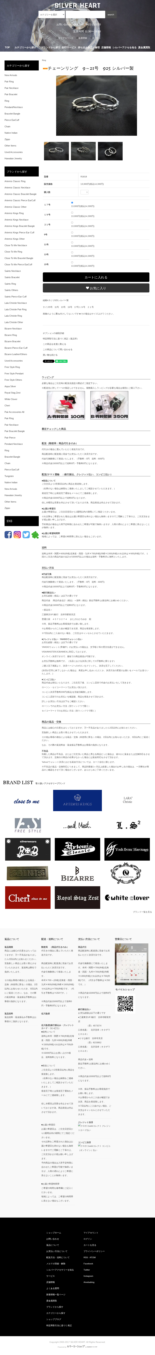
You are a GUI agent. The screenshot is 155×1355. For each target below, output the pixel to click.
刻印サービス (69, 47)
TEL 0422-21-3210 (91, 24)
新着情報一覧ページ (55, 1294)
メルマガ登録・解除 (55, 1263)
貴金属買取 (144, 47)
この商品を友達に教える (54, 344)
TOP (7, 47)
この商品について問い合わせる (58, 349)
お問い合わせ (63, 24)
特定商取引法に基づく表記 (59, 1325)
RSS (86, 1257)
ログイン (96, 38)
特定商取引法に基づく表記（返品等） (61, 338)
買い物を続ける (50, 355)
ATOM (93, 1257)
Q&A (75, 24)
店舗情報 (106, 47)
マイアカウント (65, 38)
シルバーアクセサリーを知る (60, 1270)
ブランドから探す (54, 1307)
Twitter (87, 1270)
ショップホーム (53, 1232)
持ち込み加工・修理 (89, 47)
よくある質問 (52, 1288)
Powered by (62, 1347)
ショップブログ (53, 1319)
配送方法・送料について (58, 1257)
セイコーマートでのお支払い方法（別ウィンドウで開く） (69, 710)
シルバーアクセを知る (124, 47)
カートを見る (90, 1245)
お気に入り (97, 288)
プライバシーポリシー (94, 1251)
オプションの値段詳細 (53, 333)
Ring (44, 60)
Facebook (88, 1263)
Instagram (88, 1276)
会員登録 (83, 38)
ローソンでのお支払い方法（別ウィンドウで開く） (66, 706)
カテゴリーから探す (55, 1313)
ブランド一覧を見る (142, 912)
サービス (50, 1276)
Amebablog (89, 1282)
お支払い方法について (57, 1251)
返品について (52, 1245)
